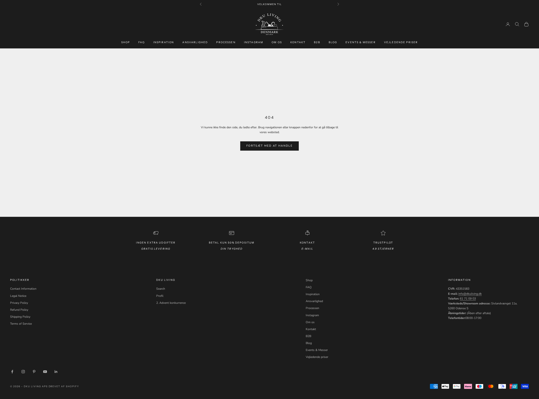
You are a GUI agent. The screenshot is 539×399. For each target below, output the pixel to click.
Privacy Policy (19, 303)
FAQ (141, 42)
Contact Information (23, 289)
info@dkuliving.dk (470, 294)
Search (160, 289)
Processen (225, 42)
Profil (159, 296)
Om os (277, 42)
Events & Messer (360, 42)
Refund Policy (19, 310)
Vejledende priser (401, 42)
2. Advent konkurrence (171, 303)
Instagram (253, 42)
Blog (333, 42)
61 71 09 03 (468, 299)
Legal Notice (18, 296)
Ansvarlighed (195, 42)
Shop (125, 42)
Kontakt (298, 42)
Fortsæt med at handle (269, 146)
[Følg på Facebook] (12, 372)
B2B (317, 42)
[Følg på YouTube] (45, 372)
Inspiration (163, 42)
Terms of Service (21, 324)
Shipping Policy (20, 317)
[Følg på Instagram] (23, 372)
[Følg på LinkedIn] (56, 372)
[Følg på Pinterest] (34, 372)
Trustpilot (383, 242)
